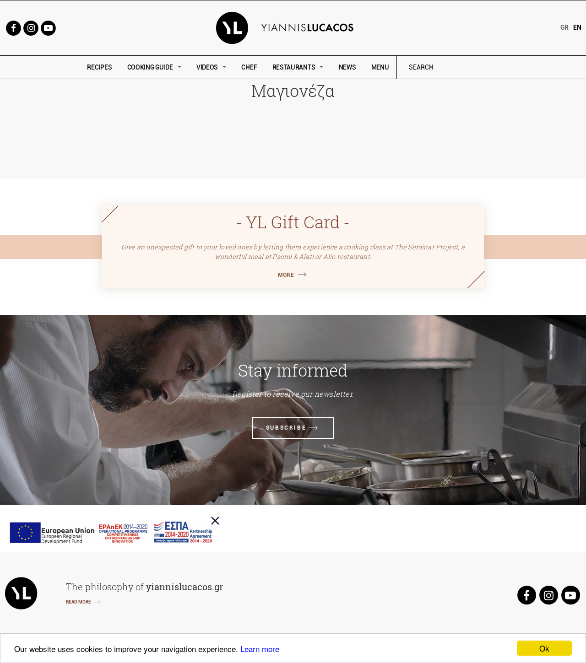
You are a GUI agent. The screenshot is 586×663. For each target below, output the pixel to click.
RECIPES (99, 67)
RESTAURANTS (293, 67)
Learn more (259, 648)
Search (483, 67)
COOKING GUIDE (150, 67)
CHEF (249, 67)
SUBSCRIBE (286, 428)
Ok (544, 648)
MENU (380, 67)
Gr (564, 27)
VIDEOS (207, 67)
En (577, 27)
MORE (286, 275)
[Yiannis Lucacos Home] (293, 27)
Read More (78, 601)
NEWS (347, 67)
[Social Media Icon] (13, 27)
